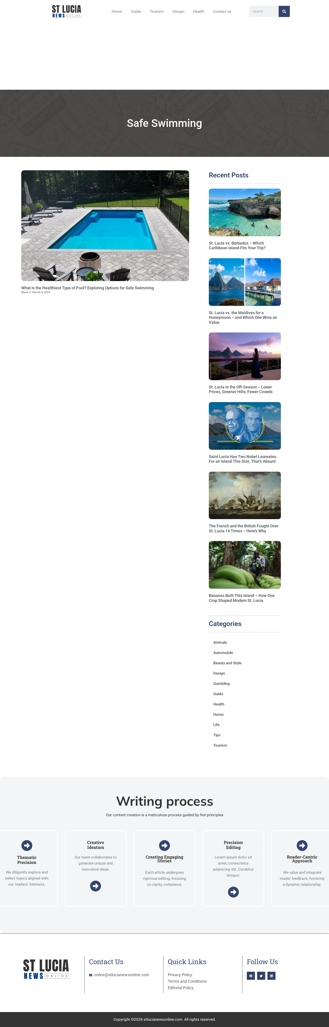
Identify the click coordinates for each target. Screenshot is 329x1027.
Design (178, 11)
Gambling (221, 683)
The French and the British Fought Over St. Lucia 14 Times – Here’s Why (243, 528)
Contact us (222, 11)
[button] (251, 976)
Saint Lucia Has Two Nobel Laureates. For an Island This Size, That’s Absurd (243, 459)
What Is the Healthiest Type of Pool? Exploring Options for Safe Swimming (87, 288)
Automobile (223, 652)
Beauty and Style (227, 663)
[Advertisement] (164, 56)
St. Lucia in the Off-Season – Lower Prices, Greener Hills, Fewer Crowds (241, 389)
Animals (220, 642)
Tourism (157, 11)
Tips (217, 735)
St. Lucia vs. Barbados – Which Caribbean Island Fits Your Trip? (237, 245)
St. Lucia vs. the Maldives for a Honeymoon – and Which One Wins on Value (243, 317)
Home (117, 11)
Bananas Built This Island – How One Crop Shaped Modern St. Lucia (242, 598)
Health (198, 11)
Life (216, 724)
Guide (136, 11)
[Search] (284, 11)
